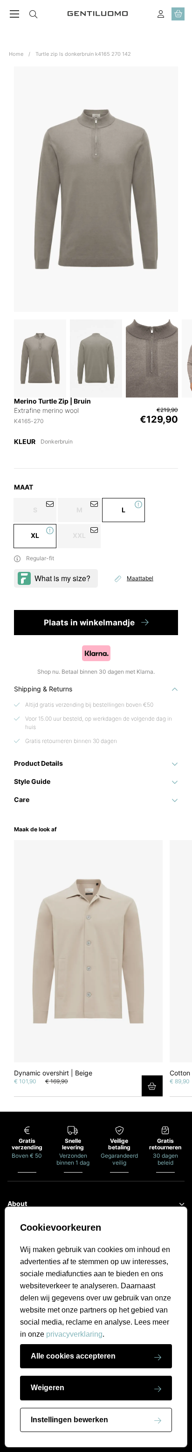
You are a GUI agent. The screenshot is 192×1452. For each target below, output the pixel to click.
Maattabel (140, 578)
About (17, 1203)
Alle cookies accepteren (73, 1356)
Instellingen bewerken (69, 1420)
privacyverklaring (74, 1334)
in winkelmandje (90, 622)
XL (35, 535)
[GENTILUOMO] (98, 13)
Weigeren (47, 1388)
